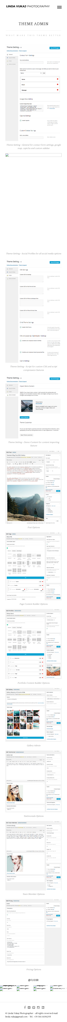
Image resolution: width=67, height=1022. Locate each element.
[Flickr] (29, 1007)
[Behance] (42, 1007)
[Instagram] (38, 1007)
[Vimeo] (33, 1007)
